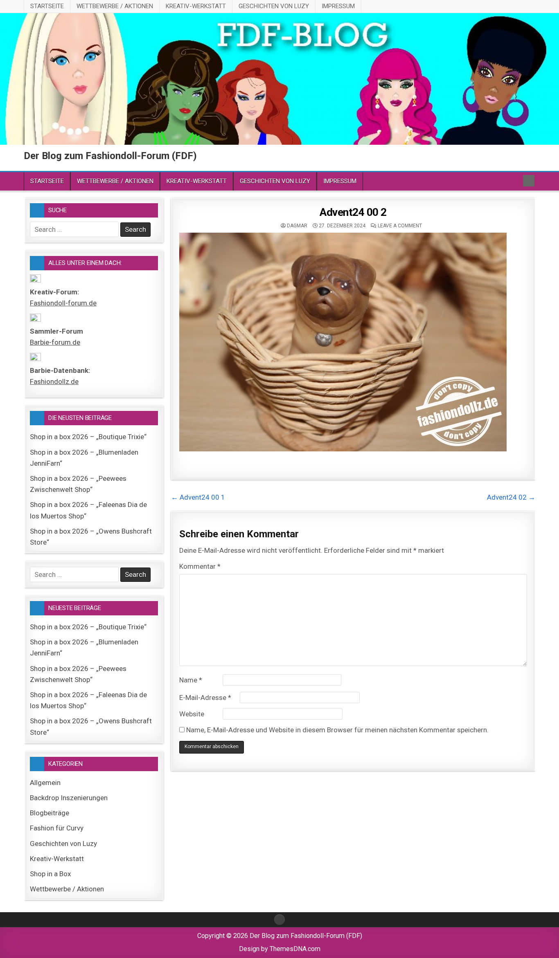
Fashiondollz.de (54, 381)
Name (190, 680)
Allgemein (45, 783)
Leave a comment (400, 226)
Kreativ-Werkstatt (196, 6)
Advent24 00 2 (353, 212)
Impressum (338, 6)
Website (191, 714)
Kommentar (200, 566)
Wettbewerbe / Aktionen (115, 6)
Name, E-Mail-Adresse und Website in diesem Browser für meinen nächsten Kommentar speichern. (337, 730)
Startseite (47, 6)
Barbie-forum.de (55, 342)
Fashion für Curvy (56, 828)
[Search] (528, 180)
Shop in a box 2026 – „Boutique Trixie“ (88, 437)
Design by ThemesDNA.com (279, 949)
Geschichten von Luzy (274, 6)
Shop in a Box (50, 874)
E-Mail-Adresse (205, 697)
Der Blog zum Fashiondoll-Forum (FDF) (110, 156)
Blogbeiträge (49, 813)
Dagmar (297, 226)
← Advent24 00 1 (198, 497)
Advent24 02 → (511, 497)
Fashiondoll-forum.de (63, 303)
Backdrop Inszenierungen (69, 798)
